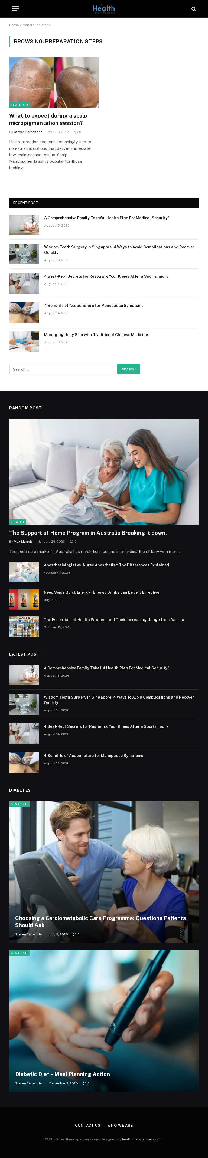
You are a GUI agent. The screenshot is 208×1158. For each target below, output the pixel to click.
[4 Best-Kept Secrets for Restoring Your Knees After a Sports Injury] (24, 283)
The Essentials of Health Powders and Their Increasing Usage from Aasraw (114, 620)
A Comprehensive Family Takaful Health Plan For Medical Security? (107, 218)
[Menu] (15, 9)
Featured (19, 105)
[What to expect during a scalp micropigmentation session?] (54, 82)
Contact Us (87, 1125)
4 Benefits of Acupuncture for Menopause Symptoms (94, 305)
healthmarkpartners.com (142, 1139)
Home (14, 25)
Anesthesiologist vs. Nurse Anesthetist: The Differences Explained (106, 565)
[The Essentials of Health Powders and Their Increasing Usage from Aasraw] (24, 626)
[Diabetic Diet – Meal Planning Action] (104, 1021)
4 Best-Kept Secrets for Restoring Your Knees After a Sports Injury (106, 276)
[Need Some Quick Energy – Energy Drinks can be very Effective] (24, 599)
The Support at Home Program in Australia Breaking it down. (88, 533)
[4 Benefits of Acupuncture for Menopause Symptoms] (24, 312)
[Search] (193, 9)
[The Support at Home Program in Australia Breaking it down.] (104, 472)
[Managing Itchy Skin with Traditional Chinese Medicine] (24, 341)
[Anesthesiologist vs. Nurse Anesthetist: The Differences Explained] (24, 572)
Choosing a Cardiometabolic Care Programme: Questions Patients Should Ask (100, 921)
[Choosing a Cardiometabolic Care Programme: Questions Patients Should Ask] (104, 872)
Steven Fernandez (28, 132)
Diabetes (19, 803)
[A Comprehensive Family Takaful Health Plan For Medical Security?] (24, 225)
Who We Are (120, 1125)
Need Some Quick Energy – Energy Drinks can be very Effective (101, 592)
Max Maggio (23, 541)
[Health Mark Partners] (104, 9)
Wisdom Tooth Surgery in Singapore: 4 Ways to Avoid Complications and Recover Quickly (119, 250)
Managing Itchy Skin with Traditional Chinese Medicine (96, 335)
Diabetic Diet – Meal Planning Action (62, 1074)
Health (17, 522)
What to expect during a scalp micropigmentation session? (48, 119)
